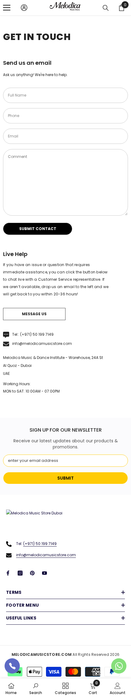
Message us (34, 313)
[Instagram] (20, 573)
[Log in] (24, 8)
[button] (37, 229)
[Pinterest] (32, 573)
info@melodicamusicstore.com (42, 343)
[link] (36, 688)
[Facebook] (8, 573)
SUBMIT (65, 478)
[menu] (6, 7)
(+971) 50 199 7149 (37, 334)
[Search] (105, 8)
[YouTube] (44, 573)
